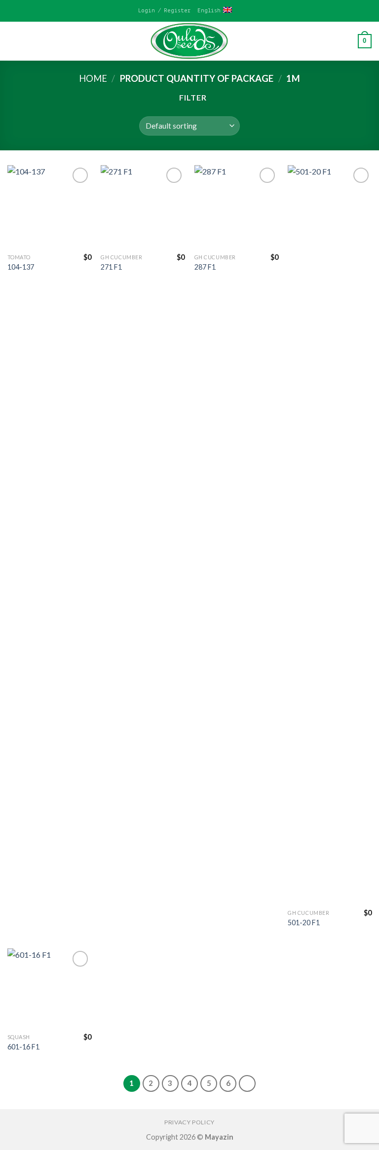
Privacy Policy (189, 1122)
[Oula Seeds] (189, 41)
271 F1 (111, 267)
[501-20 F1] (330, 535)
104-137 (20, 267)
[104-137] (49, 207)
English (209, 10)
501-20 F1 (304, 922)
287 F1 (205, 267)
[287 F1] (236, 207)
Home (93, 78)
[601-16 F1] (49, 988)
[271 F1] (143, 207)
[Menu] (13, 41)
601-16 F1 (23, 1047)
